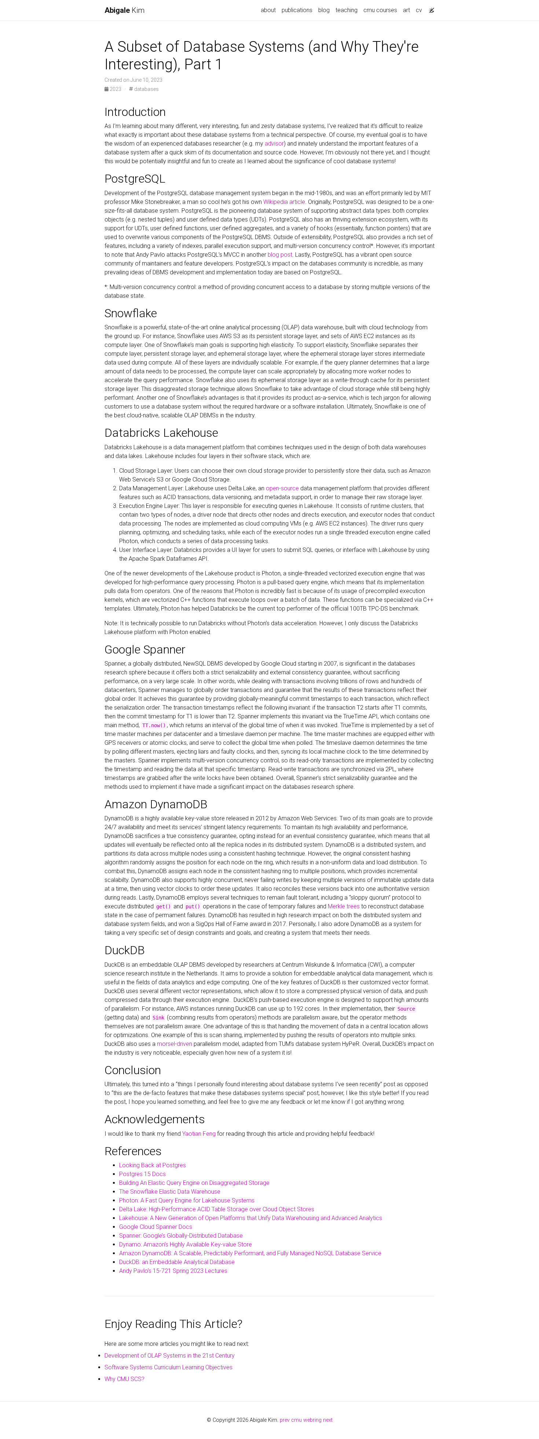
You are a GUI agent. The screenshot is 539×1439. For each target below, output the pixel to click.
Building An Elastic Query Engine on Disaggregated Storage (194, 1182)
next (328, 1420)
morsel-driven (174, 1043)
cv (419, 10)
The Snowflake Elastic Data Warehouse (169, 1191)
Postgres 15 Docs (142, 1174)
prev (285, 1420)
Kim (124, 10)
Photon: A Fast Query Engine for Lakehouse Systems (186, 1200)
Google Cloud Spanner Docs (155, 1226)
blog (324, 10)
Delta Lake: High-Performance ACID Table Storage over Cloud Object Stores (216, 1209)
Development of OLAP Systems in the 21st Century (169, 1355)
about (268, 10)
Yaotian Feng (199, 1133)
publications (297, 10)
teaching (347, 10)
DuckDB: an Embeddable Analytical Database (177, 1262)
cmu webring (306, 1420)
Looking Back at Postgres (152, 1165)
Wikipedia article (284, 201)
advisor (274, 143)
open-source (282, 488)
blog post (280, 254)
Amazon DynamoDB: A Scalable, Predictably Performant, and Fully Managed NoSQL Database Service (250, 1253)
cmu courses (380, 10)
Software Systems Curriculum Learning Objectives (168, 1367)
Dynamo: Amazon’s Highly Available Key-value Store (185, 1244)
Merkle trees (344, 906)
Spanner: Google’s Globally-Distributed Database (181, 1235)
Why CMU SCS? (124, 1379)
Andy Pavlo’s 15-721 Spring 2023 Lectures (173, 1270)
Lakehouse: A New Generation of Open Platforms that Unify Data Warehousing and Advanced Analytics (250, 1218)
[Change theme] (429, 8)
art (406, 10)
